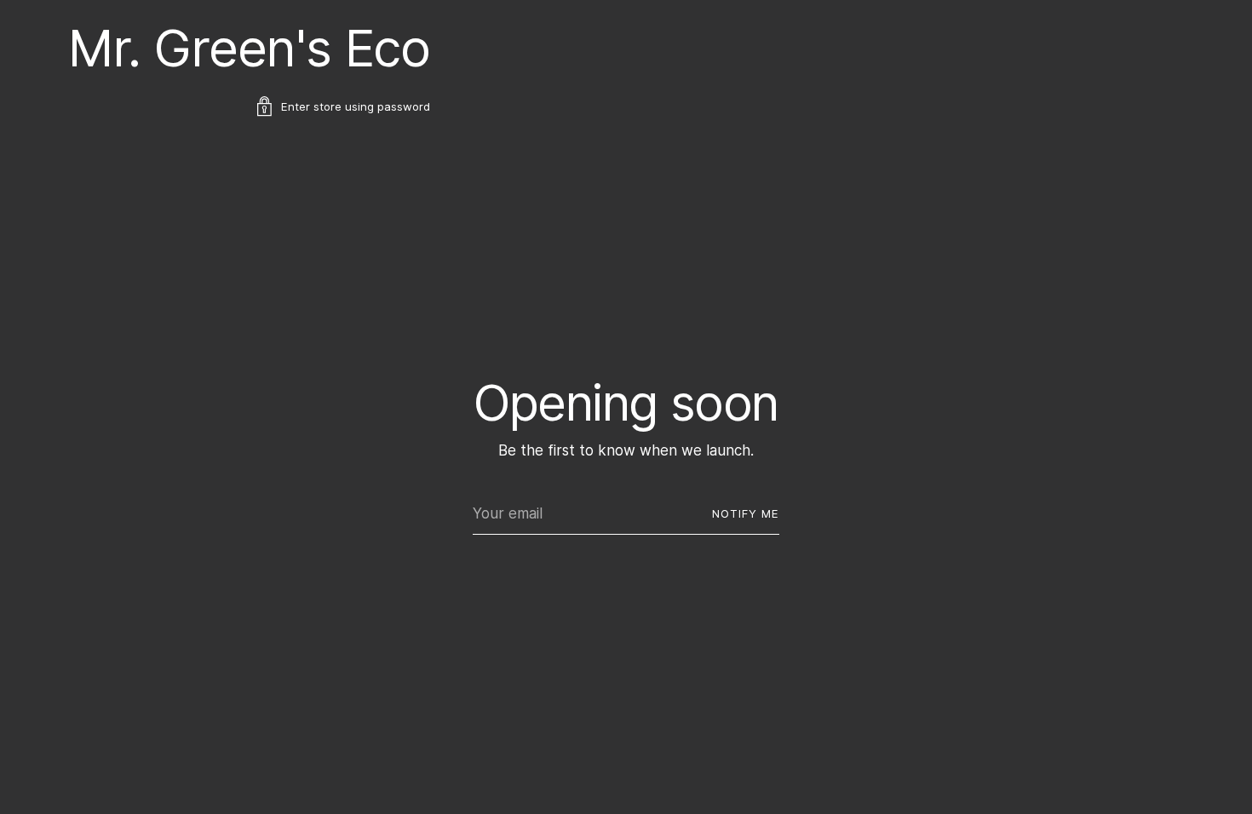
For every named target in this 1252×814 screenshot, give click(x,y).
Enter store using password (355, 106)
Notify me (745, 513)
